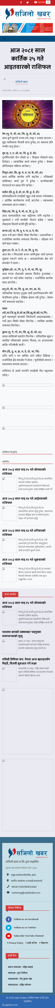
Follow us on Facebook (26, 919)
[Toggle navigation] (4, 39)
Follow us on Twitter (25, 928)
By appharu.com (10, 1005)
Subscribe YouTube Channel (29, 936)
